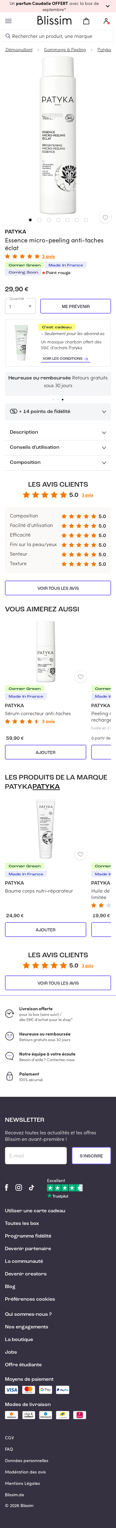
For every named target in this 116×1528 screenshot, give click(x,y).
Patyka (15, 232)
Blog (10, 1286)
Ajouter (45, 753)
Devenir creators (26, 1274)
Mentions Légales (22, 1483)
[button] (58, 6)
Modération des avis (25, 1472)
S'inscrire (91, 1156)
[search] (8, 36)
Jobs (11, 1352)
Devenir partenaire (28, 1248)
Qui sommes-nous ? (28, 1314)
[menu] (8, 21)
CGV (9, 1438)
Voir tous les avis (58, 588)
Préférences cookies (30, 1299)
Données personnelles (26, 1460)
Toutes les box (22, 1223)
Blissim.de (14, 1495)
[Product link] (45, 672)
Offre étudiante (23, 1365)
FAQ (9, 1449)
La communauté (24, 1261)
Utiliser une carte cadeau (35, 1211)
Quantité (16, 298)
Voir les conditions (63, 359)
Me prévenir (76, 307)
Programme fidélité (28, 1236)
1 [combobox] (10, 306)
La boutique (19, 1339)
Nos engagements (26, 1327)
